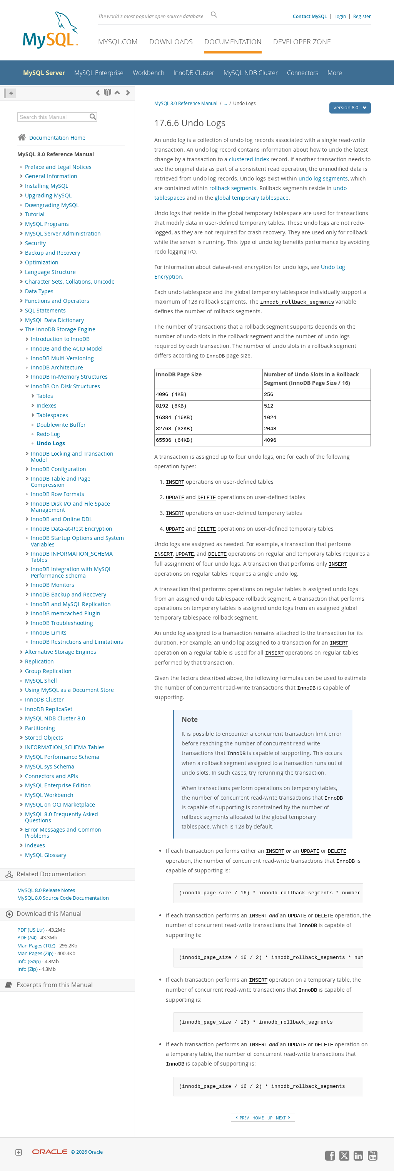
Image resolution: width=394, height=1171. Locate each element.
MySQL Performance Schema (62, 756)
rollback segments (232, 188)
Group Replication (48, 671)
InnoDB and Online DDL (61, 519)
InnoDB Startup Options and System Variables (77, 541)
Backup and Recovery (52, 252)
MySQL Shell (41, 680)
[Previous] (97, 93)
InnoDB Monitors (52, 584)
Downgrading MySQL (52, 205)
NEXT (281, 1118)
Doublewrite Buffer (61, 424)
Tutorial (35, 214)
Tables (45, 396)
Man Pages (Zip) (35, 953)
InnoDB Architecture (57, 367)
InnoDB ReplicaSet (48, 709)
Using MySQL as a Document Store (69, 690)
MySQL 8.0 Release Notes (46, 890)
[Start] (107, 93)
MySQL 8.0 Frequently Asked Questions (61, 817)
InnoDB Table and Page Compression (60, 481)
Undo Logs (51, 443)
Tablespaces (52, 415)
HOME (258, 1118)
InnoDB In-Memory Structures (69, 376)
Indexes (47, 405)
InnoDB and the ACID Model (67, 348)
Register (362, 16)
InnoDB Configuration (58, 469)
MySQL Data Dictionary (54, 320)
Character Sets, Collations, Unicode (70, 281)
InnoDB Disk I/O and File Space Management (70, 506)
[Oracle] (49, 1152)
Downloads (171, 41)
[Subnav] (21, 176)
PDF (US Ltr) (31, 930)
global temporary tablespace (252, 197)
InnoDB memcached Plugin (65, 613)
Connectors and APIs (51, 776)
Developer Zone (302, 41)
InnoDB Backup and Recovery (68, 594)
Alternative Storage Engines (60, 651)
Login (340, 16)
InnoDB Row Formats (57, 494)
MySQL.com (118, 41)
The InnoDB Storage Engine (60, 329)
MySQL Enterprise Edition (58, 785)
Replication (39, 661)
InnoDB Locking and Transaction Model (72, 456)
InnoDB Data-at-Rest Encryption (71, 528)
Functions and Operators (57, 300)
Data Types (39, 291)
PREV (244, 1118)
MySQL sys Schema (49, 766)
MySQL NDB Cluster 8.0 (55, 718)
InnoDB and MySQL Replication (71, 604)
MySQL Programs (47, 224)
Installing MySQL (46, 185)
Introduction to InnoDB (60, 339)
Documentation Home (57, 137)
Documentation (233, 41)
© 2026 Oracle (87, 1152)
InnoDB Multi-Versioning (62, 358)
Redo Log (48, 434)
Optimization (41, 262)
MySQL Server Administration (63, 233)
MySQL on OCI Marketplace (60, 804)
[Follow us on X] (344, 1158)
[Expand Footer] (18, 1153)
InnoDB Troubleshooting (62, 623)
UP (269, 1118)
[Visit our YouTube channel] (372, 1158)
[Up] (117, 93)
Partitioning (40, 728)
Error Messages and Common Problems (63, 832)
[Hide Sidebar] (10, 93)
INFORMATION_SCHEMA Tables (65, 747)
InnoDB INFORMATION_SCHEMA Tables (72, 556)
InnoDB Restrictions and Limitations (77, 641)
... (225, 103)
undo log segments (323, 178)
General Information (51, 176)
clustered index (249, 159)
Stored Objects (44, 737)
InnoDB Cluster (44, 699)
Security (35, 243)
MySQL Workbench (49, 795)
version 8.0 (346, 107)
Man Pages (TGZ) (36, 945)
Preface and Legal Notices (58, 167)
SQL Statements (45, 310)
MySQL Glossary (45, 855)
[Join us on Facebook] (330, 1158)
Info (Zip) (27, 969)
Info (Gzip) (29, 961)
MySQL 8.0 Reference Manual (185, 103)
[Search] (92, 117)
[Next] (128, 93)
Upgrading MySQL (48, 195)
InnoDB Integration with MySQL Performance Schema (71, 572)
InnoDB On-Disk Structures (65, 386)
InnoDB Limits (49, 632)
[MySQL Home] (50, 31)
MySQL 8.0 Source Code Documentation (63, 898)
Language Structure (50, 272)
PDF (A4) (27, 937)
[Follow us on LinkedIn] (358, 1158)
